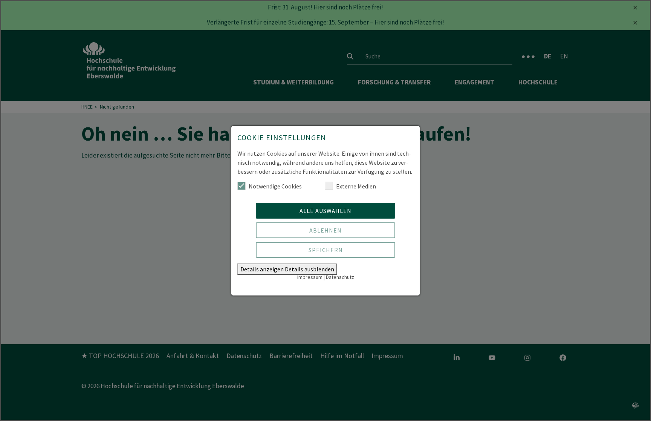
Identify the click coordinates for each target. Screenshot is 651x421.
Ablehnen (325, 230)
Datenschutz (340, 277)
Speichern (326, 250)
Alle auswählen (325, 210)
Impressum (309, 277)
